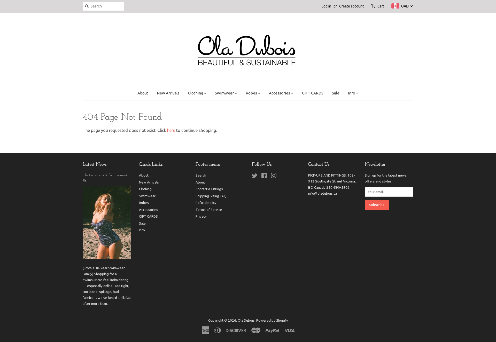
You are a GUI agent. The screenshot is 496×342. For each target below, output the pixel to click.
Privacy (201, 216)
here (171, 130)
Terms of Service (209, 210)
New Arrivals (168, 93)
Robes (252, 93)
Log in (326, 6)
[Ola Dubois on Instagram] (273, 176)
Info (352, 93)
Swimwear (225, 93)
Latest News (94, 164)
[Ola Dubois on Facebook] (264, 176)
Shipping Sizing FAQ (211, 196)
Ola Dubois (246, 320)
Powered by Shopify (272, 320)
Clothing (196, 93)
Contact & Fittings (209, 189)
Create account (351, 6)
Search (201, 175)
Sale (335, 93)
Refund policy (206, 203)
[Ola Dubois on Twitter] (255, 176)
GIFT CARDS (312, 93)
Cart (380, 6)
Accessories (280, 93)
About (142, 93)
